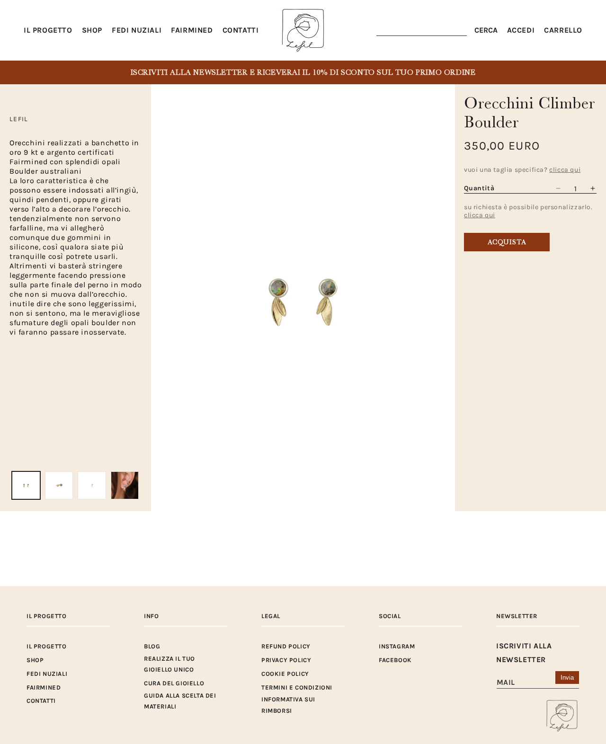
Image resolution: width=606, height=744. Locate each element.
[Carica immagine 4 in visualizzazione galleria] (125, 485)
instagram (397, 646)
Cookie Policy (285, 673)
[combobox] (421, 30)
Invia (567, 677)
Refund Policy (286, 646)
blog (152, 646)
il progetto (47, 646)
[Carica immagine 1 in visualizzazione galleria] (26, 485)
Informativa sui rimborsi (288, 705)
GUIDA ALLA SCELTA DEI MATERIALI (180, 701)
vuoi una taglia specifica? (522, 170)
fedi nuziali (47, 673)
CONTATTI (41, 700)
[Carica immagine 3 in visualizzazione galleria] (92, 485)
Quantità (479, 188)
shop (35, 660)
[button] (92, 30)
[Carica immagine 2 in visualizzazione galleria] (59, 485)
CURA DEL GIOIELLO (174, 683)
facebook (395, 660)
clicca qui (479, 215)
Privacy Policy (286, 660)
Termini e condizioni (296, 687)
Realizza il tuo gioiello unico (169, 664)
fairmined (44, 687)
